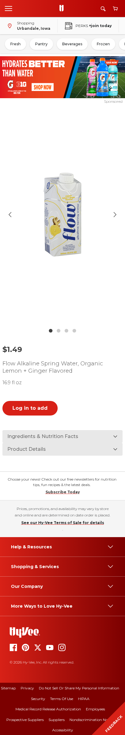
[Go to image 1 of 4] (51, 330)
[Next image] (115, 214)
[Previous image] (10, 214)
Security (38, 698)
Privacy (27, 688)
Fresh (15, 44)
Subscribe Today (63, 492)
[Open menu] (8, 8)
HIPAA (84, 698)
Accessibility (62, 730)
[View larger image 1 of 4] (63, 215)
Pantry (41, 44)
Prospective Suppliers (25, 719)
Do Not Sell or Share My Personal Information (79, 688)
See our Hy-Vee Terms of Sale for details (62, 522)
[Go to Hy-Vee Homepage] (63, 8)
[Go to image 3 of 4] (66, 330)
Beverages (72, 44)
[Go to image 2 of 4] (58, 330)
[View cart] (115, 9)
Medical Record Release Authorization (48, 709)
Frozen (103, 44)
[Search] (103, 8)
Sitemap (8, 688)
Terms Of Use (61, 698)
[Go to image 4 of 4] (74, 330)
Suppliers (57, 719)
